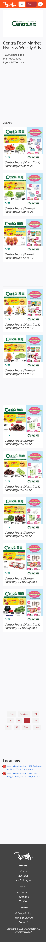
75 (10, 720)
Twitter (23, 901)
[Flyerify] (2, 4)
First (11, 714)
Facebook (23, 897)
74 (35, 714)
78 (35, 720)
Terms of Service (23, 917)
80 (17, 727)
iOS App (23, 876)
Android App (23, 880)
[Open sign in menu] (40, 4)
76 (19, 720)
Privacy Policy (23, 913)
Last (37, 727)
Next (26, 727)
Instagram (23, 892)
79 (8, 727)
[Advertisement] (23, 744)
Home (23, 871)
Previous (24, 714)
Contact (23, 922)
